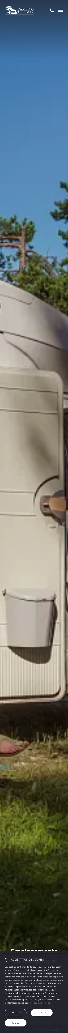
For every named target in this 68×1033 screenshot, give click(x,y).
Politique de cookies (40, 1003)
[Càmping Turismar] (19, 10)
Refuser (15, 1023)
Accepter (41, 1012)
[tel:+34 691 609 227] (52, 10)
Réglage (16, 1012)
